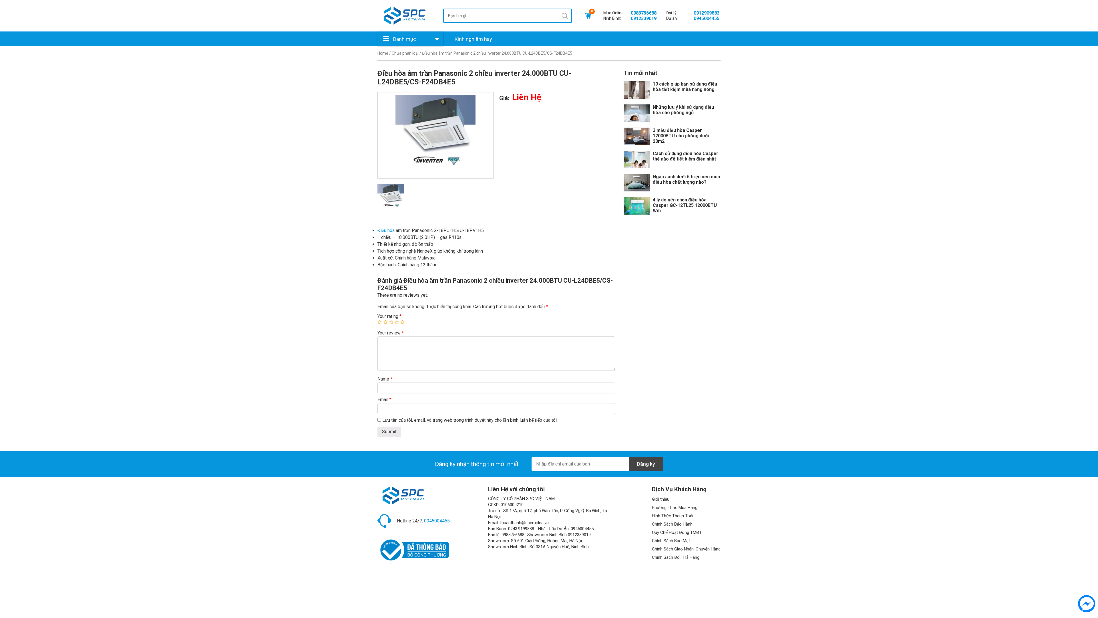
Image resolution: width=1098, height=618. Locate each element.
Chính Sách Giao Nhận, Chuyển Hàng (686, 549)
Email (384, 399)
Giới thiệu (660, 499)
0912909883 (706, 13)
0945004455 (706, 18)
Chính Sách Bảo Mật (671, 540)
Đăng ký (646, 464)
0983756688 (644, 13)
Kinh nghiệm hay (473, 39)
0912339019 (644, 18)
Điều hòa (386, 230)
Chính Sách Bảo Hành (672, 524)
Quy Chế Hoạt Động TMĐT (677, 532)
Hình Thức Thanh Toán (673, 515)
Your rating (389, 316)
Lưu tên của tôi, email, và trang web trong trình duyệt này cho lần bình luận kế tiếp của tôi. (470, 420)
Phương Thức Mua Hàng (674, 507)
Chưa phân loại (405, 53)
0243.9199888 (521, 528)
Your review (390, 333)
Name (384, 379)
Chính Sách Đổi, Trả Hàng (675, 557)
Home (382, 53)
